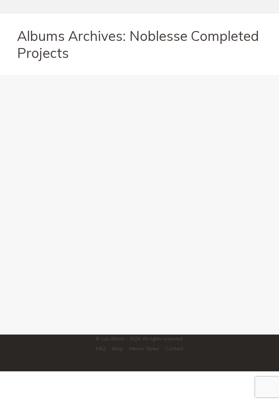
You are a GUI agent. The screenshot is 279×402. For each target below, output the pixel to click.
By (105, 293)
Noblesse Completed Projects (59, 293)
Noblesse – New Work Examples (77, 280)
